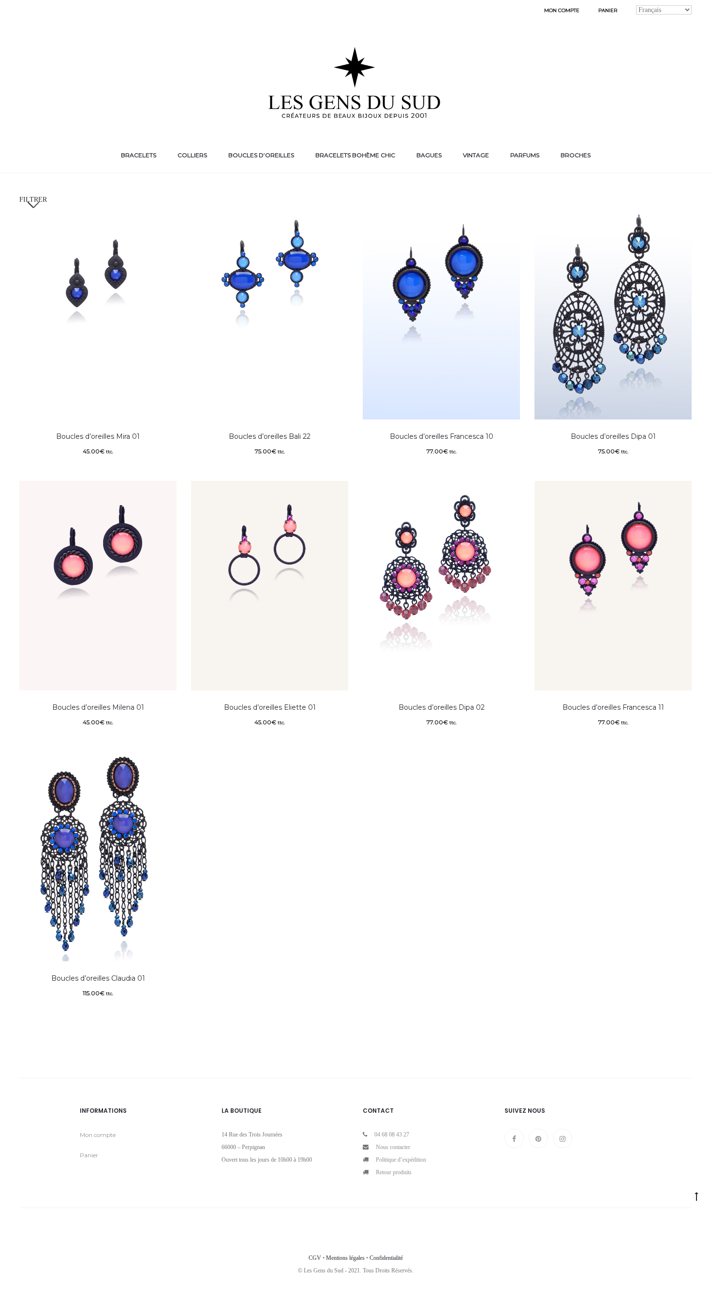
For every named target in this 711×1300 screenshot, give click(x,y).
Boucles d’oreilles (261, 155)
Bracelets (138, 155)
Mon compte (561, 10)
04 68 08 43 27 (391, 1134)
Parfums (524, 155)
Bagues (429, 155)
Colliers (192, 155)
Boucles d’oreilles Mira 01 (98, 436)
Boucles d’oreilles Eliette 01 (270, 707)
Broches (576, 155)
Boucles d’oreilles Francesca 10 (441, 436)
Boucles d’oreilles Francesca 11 (613, 707)
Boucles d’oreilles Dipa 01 (613, 436)
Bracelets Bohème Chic (355, 155)
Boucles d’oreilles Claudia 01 (98, 978)
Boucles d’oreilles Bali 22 (270, 436)
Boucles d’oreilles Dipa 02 (442, 707)
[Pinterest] (538, 1138)
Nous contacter (393, 1147)
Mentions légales (345, 1258)
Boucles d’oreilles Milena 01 (98, 707)
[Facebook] (514, 1138)
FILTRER (33, 199)
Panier (607, 10)
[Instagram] (562, 1138)
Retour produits (394, 1172)
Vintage (476, 155)
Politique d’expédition (401, 1159)
